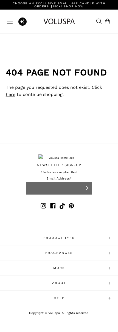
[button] (109, 21)
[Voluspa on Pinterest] (71, 207)
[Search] (98, 21)
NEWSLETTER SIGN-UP (59, 165)
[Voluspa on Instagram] (43, 207)
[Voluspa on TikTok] (62, 207)
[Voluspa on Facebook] (53, 207)
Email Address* (59, 178)
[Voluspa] (59, 21)
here (10, 94)
